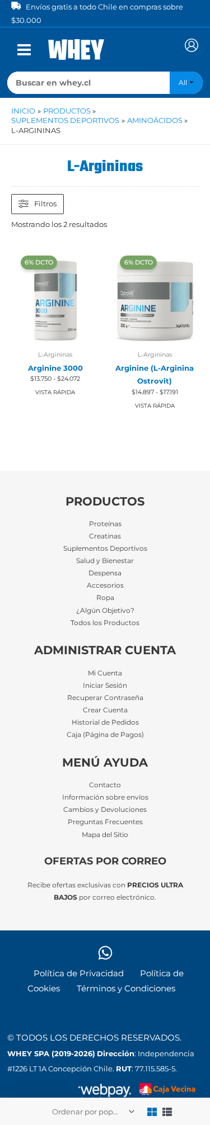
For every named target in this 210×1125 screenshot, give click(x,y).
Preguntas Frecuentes (105, 822)
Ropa (105, 598)
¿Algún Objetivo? (105, 611)
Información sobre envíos (105, 797)
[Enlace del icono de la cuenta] (191, 45)
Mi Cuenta (105, 673)
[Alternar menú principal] (24, 50)
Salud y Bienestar (105, 561)
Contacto (105, 785)
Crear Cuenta (105, 710)
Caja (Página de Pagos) (105, 735)
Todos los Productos (105, 623)
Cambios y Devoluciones (105, 810)
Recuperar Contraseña (105, 698)
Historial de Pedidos (105, 722)
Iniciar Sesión (105, 685)
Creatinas (105, 536)
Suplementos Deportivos (105, 548)
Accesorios (105, 585)
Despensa (105, 573)
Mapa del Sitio (105, 835)
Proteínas (105, 524)
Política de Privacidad (79, 973)
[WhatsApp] (105, 953)
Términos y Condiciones (126, 989)
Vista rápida (55, 392)
